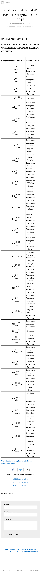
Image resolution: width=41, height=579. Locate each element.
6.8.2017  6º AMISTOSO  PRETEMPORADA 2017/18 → (30, 551)
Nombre (6, 504)
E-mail (11, 512)
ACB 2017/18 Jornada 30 (20, 485)
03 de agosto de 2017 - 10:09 (20, 24)
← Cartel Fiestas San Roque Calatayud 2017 (11, 551)
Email (28, 470)
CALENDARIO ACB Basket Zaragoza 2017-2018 (20, 15)
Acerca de (7, 570)
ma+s (8, 2)
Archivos (20, 570)
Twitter (20, 470)
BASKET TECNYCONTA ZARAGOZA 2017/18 (20, 27)
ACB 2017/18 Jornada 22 (20, 479)
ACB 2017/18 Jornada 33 (20, 482)
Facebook (13, 470)
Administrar (34, 570)
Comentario (7, 519)
